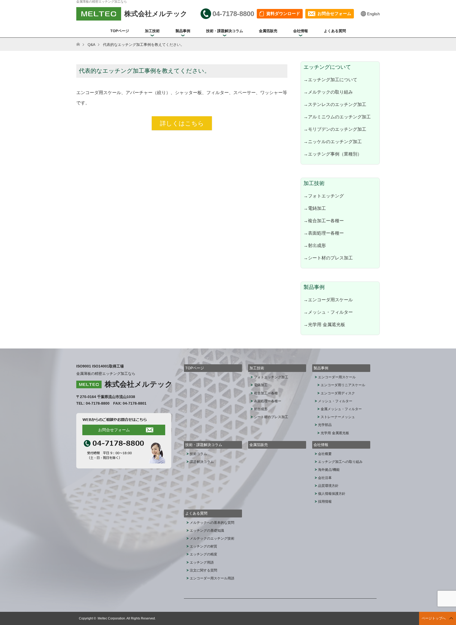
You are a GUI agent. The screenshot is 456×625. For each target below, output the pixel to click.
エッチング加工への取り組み (340, 462)
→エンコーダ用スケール (328, 299)
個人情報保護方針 (331, 494)
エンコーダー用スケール (337, 377)
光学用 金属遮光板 (335, 433)
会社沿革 (325, 478)
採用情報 (325, 501)
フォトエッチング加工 (271, 377)
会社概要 (325, 454)
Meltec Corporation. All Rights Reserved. (127, 618)
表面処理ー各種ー (267, 401)
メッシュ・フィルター (335, 401)
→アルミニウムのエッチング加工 (337, 116)
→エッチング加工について (330, 79)
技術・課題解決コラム (224, 31)
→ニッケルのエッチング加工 (332, 141)
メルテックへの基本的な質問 (212, 523)
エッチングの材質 (203, 546)
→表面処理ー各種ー (323, 233)
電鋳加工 (261, 385)
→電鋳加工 (314, 208)
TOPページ (119, 31)
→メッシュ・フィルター (328, 312)
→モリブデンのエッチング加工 (334, 129)
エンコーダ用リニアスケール (343, 385)
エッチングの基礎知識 (207, 530)
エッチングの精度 (203, 554)
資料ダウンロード (283, 13)
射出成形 (261, 409)
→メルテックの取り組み (328, 92)
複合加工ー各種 (266, 393)
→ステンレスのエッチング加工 (334, 104)
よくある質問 (335, 31)
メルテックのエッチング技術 (212, 538)
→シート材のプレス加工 (328, 257)
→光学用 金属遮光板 (324, 324)
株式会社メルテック (139, 384)
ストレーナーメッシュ (338, 417)
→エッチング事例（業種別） (332, 154)
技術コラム (198, 454)
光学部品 (325, 425)
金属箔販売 (268, 31)
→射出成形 (314, 245)
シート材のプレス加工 (271, 417)
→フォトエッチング (323, 195)
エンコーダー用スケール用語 (212, 578)
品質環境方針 (328, 486)
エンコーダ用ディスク (338, 393)
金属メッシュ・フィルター (341, 409)
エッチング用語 (202, 562)
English (373, 14)
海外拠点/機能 (329, 470)
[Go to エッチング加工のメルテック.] (81, 44)
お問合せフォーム (334, 13)
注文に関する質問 (203, 570)
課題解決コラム (202, 462)
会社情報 (300, 31)
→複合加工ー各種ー (323, 220)
